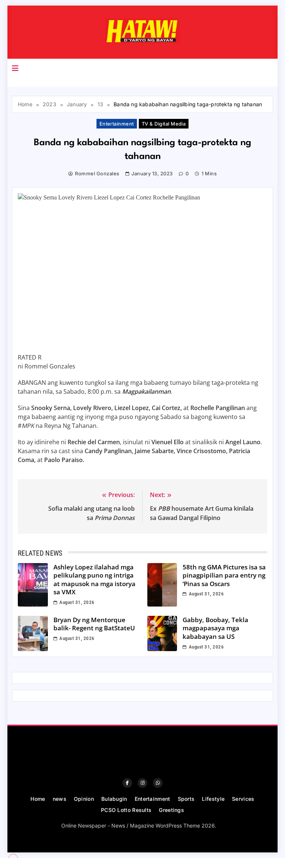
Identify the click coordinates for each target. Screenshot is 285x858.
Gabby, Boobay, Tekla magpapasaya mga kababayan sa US (215, 628)
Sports (186, 799)
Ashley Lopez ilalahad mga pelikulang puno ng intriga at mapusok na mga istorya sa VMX (94, 580)
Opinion (84, 799)
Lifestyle (213, 799)
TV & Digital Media (164, 124)
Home (37, 799)
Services (243, 799)
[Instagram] (142, 783)
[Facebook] (127, 783)
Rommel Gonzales (97, 173)
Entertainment (116, 124)
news (59, 799)
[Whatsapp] (158, 783)
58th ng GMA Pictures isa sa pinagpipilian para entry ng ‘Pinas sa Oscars (224, 575)
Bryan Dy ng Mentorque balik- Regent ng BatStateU (94, 624)
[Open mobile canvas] (15, 68)
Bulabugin (114, 799)
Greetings (171, 810)
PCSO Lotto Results (126, 810)
